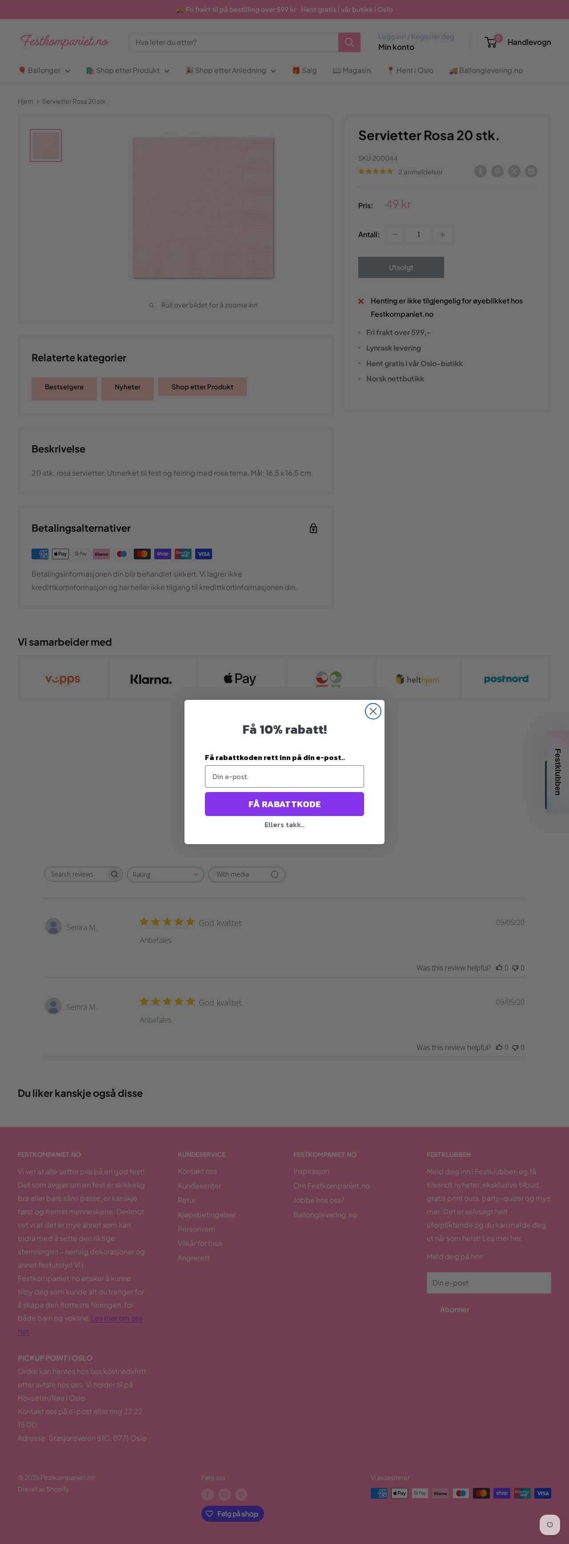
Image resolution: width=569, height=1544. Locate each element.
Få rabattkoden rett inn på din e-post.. (275, 757)
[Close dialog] (373, 711)
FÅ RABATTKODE (284, 804)
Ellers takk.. (284, 824)
